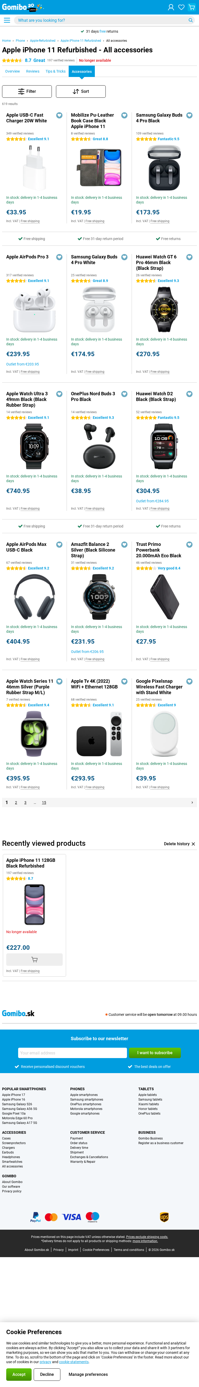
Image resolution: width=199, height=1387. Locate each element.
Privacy (58, 1250)
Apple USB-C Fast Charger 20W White (26, 117)
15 (44, 802)
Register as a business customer (160, 1143)
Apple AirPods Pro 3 (27, 256)
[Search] (191, 20)
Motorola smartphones (86, 1109)
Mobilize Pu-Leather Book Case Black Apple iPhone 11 (92, 120)
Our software (11, 1186)
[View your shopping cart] (192, 7)
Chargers (8, 1148)
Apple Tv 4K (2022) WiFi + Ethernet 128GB (94, 683)
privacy (45, 1362)
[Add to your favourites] (59, 115)
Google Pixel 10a (14, 1113)
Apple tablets (147, 1095)
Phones (77, 1089)
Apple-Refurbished (42, 41)
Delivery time (79, 1148)
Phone (20, 41)
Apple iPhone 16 (13, 1099)
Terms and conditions (129, 1250)
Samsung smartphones (86, 1099)
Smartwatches (12, 1162)
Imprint (73, 1250)
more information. (145, 1241)
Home (6, 41)
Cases (6, 1138)
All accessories (116, 41)
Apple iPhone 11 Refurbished (81, 41)
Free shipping (30, 221)
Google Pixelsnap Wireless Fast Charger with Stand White (159, 686)
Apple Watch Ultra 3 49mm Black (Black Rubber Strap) (27, 399)
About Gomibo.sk (37, 1250)
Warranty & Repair (82, 1162)
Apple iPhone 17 (13, 1095)
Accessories (14, 1132)
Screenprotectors (14, 1143)
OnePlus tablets (149, 1113)
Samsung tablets (150, 1099)
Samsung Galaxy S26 (17, 1104)
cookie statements (74, 1362)
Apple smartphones (84, 1095)
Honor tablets (148, 1109)
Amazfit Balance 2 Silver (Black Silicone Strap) (93, 549)
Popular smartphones (24, 1089)
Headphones (11, 1157)
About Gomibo (12, 1182)
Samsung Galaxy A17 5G (19, 1123)
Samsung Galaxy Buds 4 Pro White (94, 259)
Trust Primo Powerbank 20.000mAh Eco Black (158, 549)
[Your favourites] (181, 7)
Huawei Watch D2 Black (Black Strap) (156, 396)
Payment (76, 1138)
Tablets (146, 1089)
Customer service (87, 1132)
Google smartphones (85, 1113)
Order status (78, 1143)
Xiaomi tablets (148, 1104)
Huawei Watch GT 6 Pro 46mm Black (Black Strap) (156, 262)
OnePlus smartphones (85, 1104)
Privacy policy (12, 1191)
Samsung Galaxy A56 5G (19, 1109)
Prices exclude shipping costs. (147, 1237)
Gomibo (9, 1176)
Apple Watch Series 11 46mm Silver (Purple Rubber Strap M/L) (29, 686)
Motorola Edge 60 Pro (17, 1118)
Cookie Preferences (96, 1250)
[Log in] (171, 7)
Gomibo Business (150, 1138)
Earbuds (8, 1152)
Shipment (77, 1152)
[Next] (192, 802)
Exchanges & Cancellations (89, 1157)
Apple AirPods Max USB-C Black (26, 547)
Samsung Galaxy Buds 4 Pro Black (159, 117)
